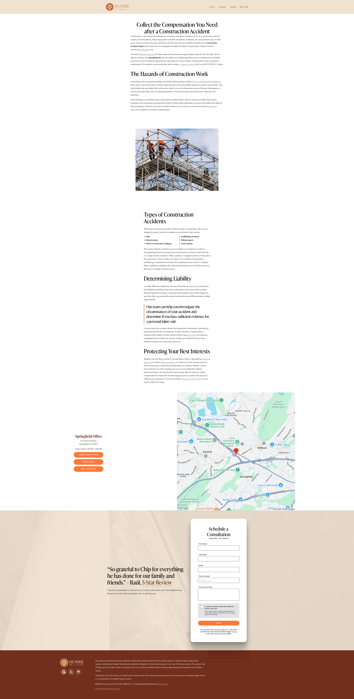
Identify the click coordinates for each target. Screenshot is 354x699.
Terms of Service (220, 634)
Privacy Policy (108, 689)
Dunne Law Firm (147, 54)
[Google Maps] (64, 672)
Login (117, 689)
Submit (218, 623)
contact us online (187, 64)
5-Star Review (157, 582)
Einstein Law (163, 684)
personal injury (143, 49)
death (133, 43)
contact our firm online (191, 379)
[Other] (71, 672)
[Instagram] (78, 672)
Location (222, 7)
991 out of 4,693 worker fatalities (205, 82)
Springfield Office (88, 436)
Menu (242, 7)
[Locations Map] (236, 451)
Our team (192, 335)
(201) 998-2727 (222, 630)
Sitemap (98, 689)
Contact (233, 7)
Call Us (212, 7)
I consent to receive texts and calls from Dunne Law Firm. (220, 610)
